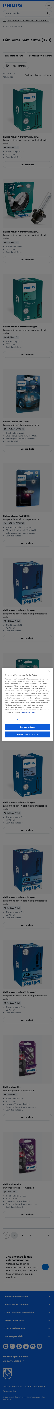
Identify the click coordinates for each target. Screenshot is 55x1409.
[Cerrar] (48, 670)
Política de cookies (18, 713)
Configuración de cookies (26, 721)
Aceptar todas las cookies (26, 735)
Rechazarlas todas (26, 728)
